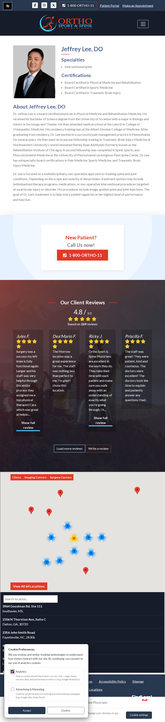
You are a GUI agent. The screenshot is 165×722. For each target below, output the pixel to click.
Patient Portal (109, 5)
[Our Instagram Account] (44, 7)
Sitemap (138, 681)
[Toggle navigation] (143, 24)
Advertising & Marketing (30, 689)
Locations (95, 689)
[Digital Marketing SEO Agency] (142, 697)
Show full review (28, 425)
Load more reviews (69, 448)
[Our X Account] (54, 7)
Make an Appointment (137, 5)
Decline (65, 710)
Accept (27, 710)
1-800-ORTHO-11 (80, 5)
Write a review (98, 448)
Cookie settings (139, 715)
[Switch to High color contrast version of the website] (7, 6)
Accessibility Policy (112, 681)
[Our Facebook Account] (35, 7)
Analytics (21, 671)
